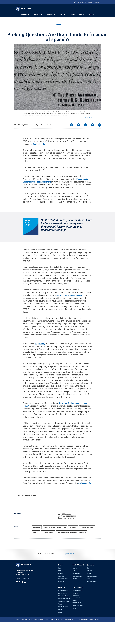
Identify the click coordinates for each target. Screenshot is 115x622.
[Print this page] (99, 125)
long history (40, 344)
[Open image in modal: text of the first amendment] (57, 77)
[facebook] (71, 125)
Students (73, 527)
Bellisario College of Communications (72, 532)
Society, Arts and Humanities (55, 527)
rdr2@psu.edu (84, 483)
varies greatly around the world (70, 295)
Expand (87, 117)
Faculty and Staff (87, 527)
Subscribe (69, 554)
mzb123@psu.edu (64, 514)
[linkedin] (85, 125)
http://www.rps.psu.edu (66, 518)
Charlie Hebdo (38, 144)
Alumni (35, 532)
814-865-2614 (71, 516)
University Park (48, 532)
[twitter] (78, 125)
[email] (92, 125)
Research (57, 24)
